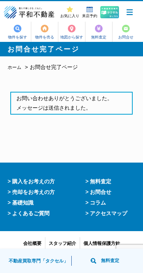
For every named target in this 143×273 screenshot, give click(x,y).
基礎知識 (23, 203)
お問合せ (125, 37)
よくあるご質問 (31, 213)
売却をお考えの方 (33, 192)
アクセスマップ (108, 213)
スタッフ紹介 (62, 243)
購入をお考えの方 (33, 181)
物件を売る (44, 37)
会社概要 (32, 243)
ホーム (14, 67)
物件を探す (17, 37)
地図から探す (71, 37)
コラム (98, 203)
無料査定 (98, 37)
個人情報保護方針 (102, 243)
